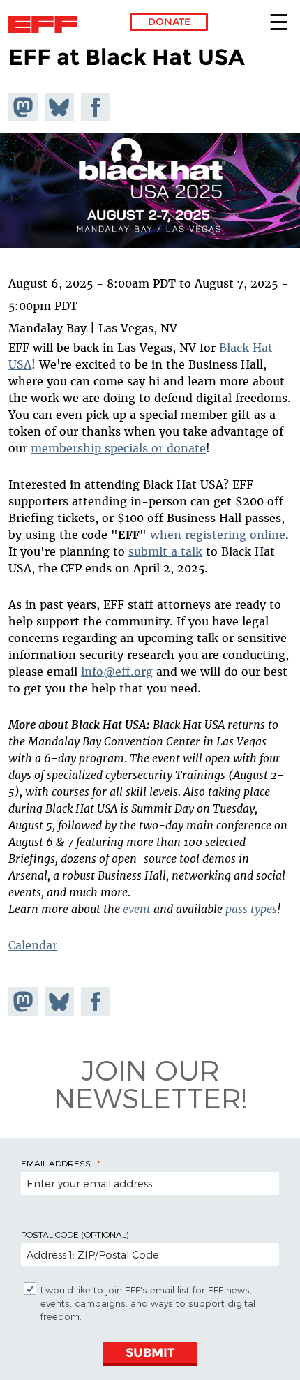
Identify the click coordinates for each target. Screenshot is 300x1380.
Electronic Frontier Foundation (46, 24)
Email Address (56, 1163)
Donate (169, 21)
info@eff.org (117, 671)
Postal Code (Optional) (74, 1234)
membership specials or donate (118, 448)
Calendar (32, 945)
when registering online (217, 535)
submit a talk (165, 551)
